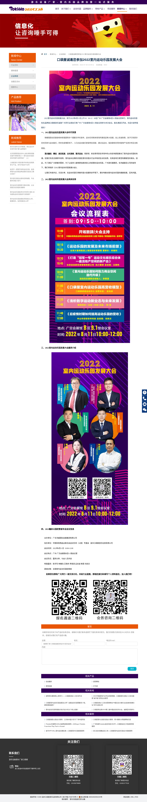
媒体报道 (14, 71)
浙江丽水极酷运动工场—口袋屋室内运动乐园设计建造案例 (112, 731)
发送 (132, 669)
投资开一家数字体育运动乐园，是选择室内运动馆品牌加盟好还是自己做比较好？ (22, 171)
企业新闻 (14, 76)
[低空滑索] (22, 117)
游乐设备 (82, 799)
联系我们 (133, 9)
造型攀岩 (96, 681)
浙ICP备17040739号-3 (70, 797)
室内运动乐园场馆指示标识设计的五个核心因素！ (62, 709)
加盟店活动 (15, 82)
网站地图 (126, 797)
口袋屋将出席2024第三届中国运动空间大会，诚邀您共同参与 (113, 709)
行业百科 (14, 65)
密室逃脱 (49, 686)
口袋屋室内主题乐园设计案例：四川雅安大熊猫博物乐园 (112, 719)
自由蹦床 (49, 681)
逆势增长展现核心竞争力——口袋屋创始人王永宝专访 (64, 696)
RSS (136, 797)
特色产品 (99, 9)
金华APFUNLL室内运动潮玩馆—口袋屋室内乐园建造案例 (65, 731)
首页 (57, 9)
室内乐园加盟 (74, 799)
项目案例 (111, 9)
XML (132, 797)
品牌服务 (87, 9)
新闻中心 (121, 9)
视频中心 (14, 87)
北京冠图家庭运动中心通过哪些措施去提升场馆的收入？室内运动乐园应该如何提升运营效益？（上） (22, 156)
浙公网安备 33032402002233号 (91, 797)
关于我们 (65, 9)
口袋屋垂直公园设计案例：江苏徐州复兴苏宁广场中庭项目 (65, 719)
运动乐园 (77, 9)
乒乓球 (95, 686)
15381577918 (124, 783)
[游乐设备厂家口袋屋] (26, 8)
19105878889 (75, 783)
